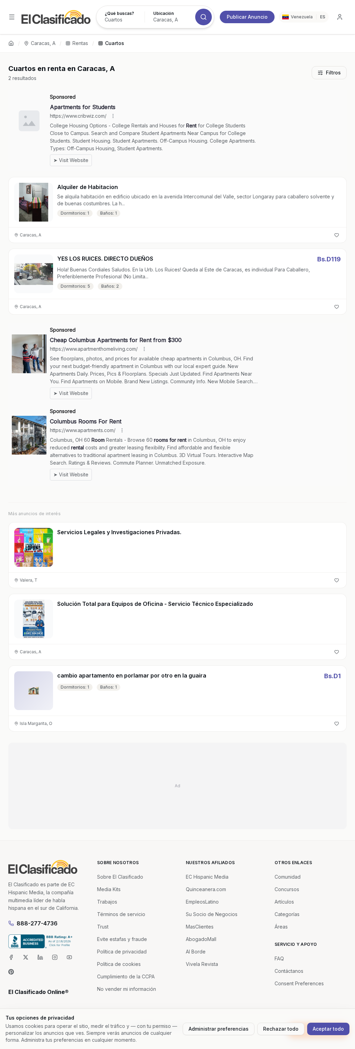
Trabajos (107, 902)
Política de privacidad (122, 951)
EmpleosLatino (202, 902)
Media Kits (109, 889)
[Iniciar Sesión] (340, 17)
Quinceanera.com (206, 889)
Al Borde (196, 951)
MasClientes (200, 927)
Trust (103, 927)
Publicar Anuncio (247, 17)
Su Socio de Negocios (211, 914)
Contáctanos (289, 971)
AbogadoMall (201, 939)
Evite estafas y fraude (122, 939)
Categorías (287, 914)
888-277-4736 (37, 923)
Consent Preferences (299, 983)
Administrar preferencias (219, 1029)
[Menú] (12, 17)
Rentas (80, 43)
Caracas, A (43, 43)
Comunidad (288, 877)
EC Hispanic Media (207, 877)
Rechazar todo (280, 1029)
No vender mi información (126, 989)
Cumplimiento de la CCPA (126, 976)
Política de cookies (119, 964)
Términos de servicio (121, 914)
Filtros (333, 72)
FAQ (279, 958)
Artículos (284, 902)
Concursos (287, 889)
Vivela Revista (202, 964)
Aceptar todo (328, 1029)
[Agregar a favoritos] (336, 235)
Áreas (281, 927)
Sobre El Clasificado (120, 877)
